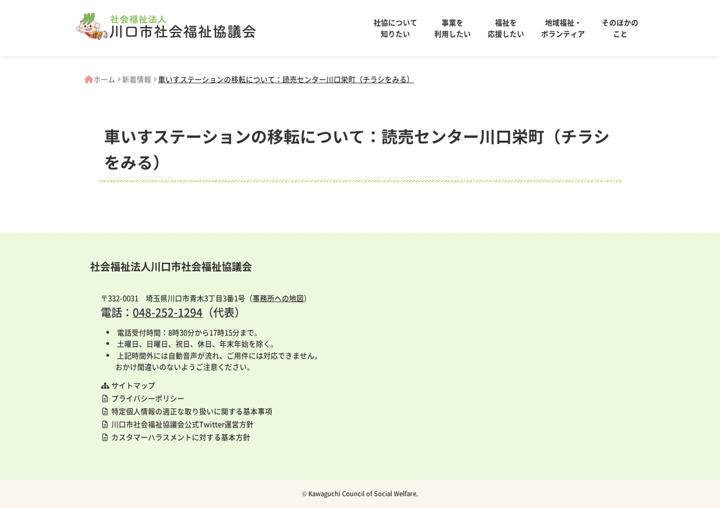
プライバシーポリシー (147, 398)
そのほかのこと (620, 28)
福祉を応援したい (506, 28)
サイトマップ (132, 385)
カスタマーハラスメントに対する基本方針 (180, 436)
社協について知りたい (395, 28)
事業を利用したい (452, 28)
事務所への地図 (278, 298)
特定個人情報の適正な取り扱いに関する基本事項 (191, 411)
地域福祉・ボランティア (563, 28)
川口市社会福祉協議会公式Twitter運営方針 (182, 424)
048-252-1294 (167, 312)
